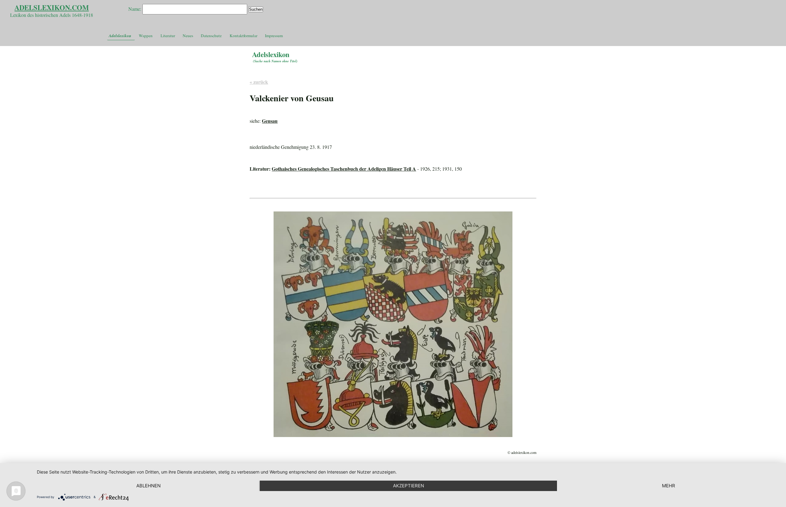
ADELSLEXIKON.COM (51, 7)
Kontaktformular (243, 35)
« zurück (259, 81)
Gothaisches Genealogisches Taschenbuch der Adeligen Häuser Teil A (344, 168)
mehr (668, 486)
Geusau (270, 120)
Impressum (274, 35)
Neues (188, 35)
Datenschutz (211, 35)
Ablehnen (148, 486)
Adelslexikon (120, 35)
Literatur (168, 35)
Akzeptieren (408, 486)
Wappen (146, 35)
